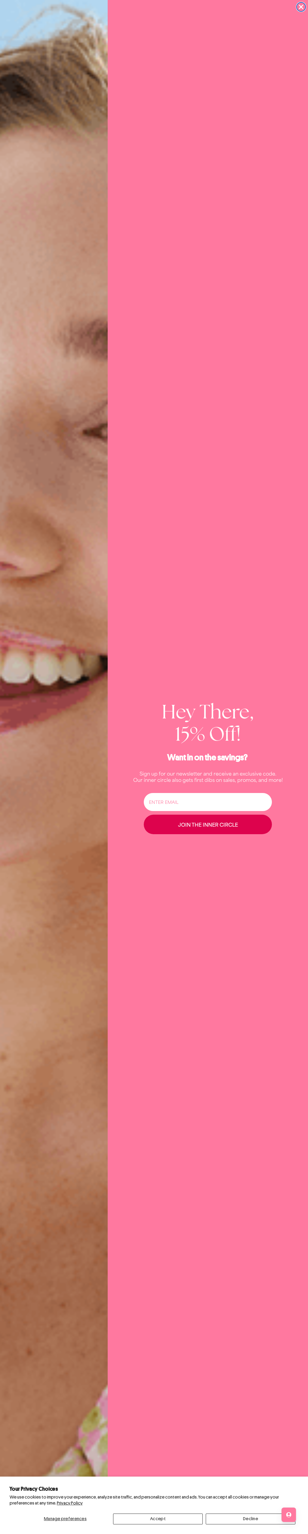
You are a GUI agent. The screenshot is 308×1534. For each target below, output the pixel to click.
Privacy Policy (70, 1503)
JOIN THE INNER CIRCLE (208, 824)
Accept (158, 1519)
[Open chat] (289, 1515)
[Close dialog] (301, 6)
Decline (250, 1519)
